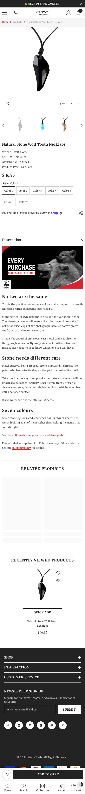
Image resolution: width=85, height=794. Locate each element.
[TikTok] (41, 725)
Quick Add (42, 612)
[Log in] (68, 12)
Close (81, 3)
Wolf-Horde (20, 152)
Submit (69, 709)
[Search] (16, 12)
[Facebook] (8, 725)
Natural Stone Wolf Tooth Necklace (42, 623)
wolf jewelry (19, 435)
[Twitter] (63, 725)
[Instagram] (19, 725)
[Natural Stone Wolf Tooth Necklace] (42, 588)
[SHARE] (80, 213)
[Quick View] (58, 580)
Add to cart (48, 774)
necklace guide (54, 435)
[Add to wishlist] (6, 774)
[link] (21, 534)
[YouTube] (52, 725)
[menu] (4, 12)
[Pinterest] (30, 725)
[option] (42, 67)
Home (5, 22)
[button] (71, 104)
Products (17, 22)
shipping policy (21, 447)
